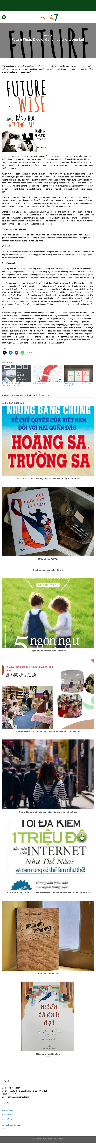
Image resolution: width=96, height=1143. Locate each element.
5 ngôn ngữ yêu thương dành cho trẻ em (48, 651)
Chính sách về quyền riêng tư (45, 1139)
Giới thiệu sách (8, 1114)
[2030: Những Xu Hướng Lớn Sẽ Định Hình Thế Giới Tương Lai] (16, 373)
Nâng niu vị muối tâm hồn (48, 1054)
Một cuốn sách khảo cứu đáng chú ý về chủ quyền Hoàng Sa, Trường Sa (48, 478)
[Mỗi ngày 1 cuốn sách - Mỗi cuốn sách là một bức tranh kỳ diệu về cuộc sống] (48, 17)
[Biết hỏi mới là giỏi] (47, 373)
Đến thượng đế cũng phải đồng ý (48, 570)
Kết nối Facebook (11, 1126)
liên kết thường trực (41, 395)
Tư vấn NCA (7, 1119)
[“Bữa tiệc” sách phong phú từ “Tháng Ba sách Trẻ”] (78, 373)
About (60, 1139)
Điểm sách (48, 35)
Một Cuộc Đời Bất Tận (48, 559)
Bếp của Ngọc (7, 1110)
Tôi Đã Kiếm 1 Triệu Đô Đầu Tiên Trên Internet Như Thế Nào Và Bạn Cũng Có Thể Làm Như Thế (48, 893)
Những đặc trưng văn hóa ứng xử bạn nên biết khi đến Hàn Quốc (48, 812)
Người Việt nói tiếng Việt (48, 973)
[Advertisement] (48, 5)
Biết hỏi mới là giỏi (39, 383)
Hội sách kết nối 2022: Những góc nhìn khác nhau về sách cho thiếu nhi (48, 731)
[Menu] (4, 17)
